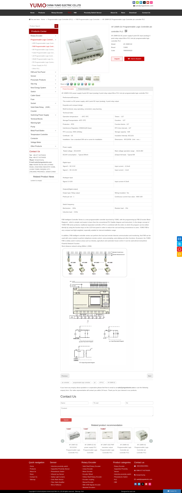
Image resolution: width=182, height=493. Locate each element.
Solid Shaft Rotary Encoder (92, 466)
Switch (33, 91)
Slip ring (34, 84)
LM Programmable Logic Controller (44, 56)
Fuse (32, 99)
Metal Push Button (37, 131)
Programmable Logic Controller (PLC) (44, 40)
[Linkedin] (141, 2)
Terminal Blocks (37, 119)
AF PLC (101, 382)
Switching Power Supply (40, 115)
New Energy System (38, 88)
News (32, 474)
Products (33, 469)
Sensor (33, 76)
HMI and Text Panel (38, 72)
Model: (113, 44)
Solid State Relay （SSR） (41, 107)
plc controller (65, 382)
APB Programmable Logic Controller (44, 43)
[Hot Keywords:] (56, 26)
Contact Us (33, 477)
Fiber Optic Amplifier (57, 482)
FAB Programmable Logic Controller (44, 46)
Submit (66, 420)
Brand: (113, 47)
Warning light (35, 123)
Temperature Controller (39, 134)
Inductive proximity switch (59, 466)
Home (32, 466)
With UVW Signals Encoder (92, 485)
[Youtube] (148, 2)
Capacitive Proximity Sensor (60, 469)
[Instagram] (151, 2)
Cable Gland (35, 95)
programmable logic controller (81, 382)
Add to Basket (136, 59)
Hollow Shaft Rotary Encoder (92, 477)
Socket (33, 103)
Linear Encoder (88, 469)
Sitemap (32, 479)
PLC (115, 479)
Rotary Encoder (36, 36)
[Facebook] (134, 2)
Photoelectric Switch (57, 471)
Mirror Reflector (56, 485)
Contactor (34, 138)
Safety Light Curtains (58, 477)
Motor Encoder (87, 471)
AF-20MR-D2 (111, 382)
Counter (34, 111)
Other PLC (35, 68)
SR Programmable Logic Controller (44, 49)
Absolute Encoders (89, 487)
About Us (33, 471)
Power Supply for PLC (39, 65)
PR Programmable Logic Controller (44, 62)
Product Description (68, 89)
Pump (33, 127)
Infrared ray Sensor (57, 474)
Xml (82, 491)
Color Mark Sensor (57, 479)
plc (95, 382)
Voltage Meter (36, 142)
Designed (128, 491)
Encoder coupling (88, 479)
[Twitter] (144, 2)
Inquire (117, 59)
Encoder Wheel (88, 474)
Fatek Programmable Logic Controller (44, 53)
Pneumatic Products (38, 80)
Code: (113, 50)
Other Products (36, 146)
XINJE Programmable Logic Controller (45, 59)
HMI (115, 482)
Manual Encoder (88, 482)
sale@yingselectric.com (144, 6)
